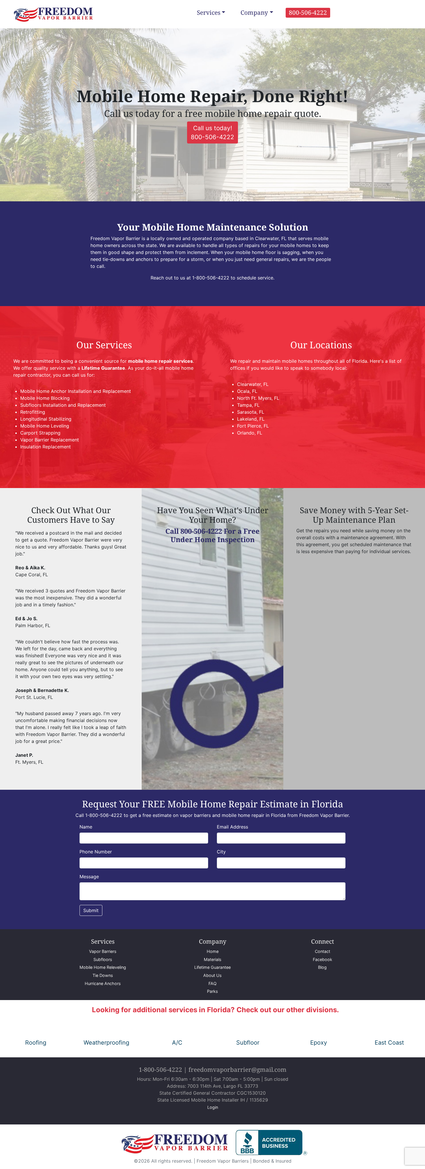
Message (89, 876)
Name (86, 827)
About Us (212, 975)
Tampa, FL (248, 405)
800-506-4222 (308, 12)
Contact (322, 951)
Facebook (322, 959)
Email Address (232, 827)
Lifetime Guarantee (212, 967)
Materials (212, 959)
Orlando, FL (249, 433)
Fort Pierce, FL (253, 426)
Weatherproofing (106, 1042)
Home (213, 951)
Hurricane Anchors (103, 983)
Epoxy (318, 1042)
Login (212, 1107)
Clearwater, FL (253, 384)
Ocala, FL (247, 391)
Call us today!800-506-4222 (212, 132)
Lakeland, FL (251, 419)
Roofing (35, 1042)
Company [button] (254, 12)
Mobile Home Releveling (103, 967)
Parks (212, 991)
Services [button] (208, 12)
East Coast (389, 1042)
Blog (322, 967)
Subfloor (247, 1042)
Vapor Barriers (103, 951)
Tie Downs (103, 975)
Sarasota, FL (250, 412)
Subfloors (102, 959)
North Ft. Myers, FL (258, 398)
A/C (177, 1042)
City (221, 852)
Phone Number (96, 852)
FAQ (212, 983)
